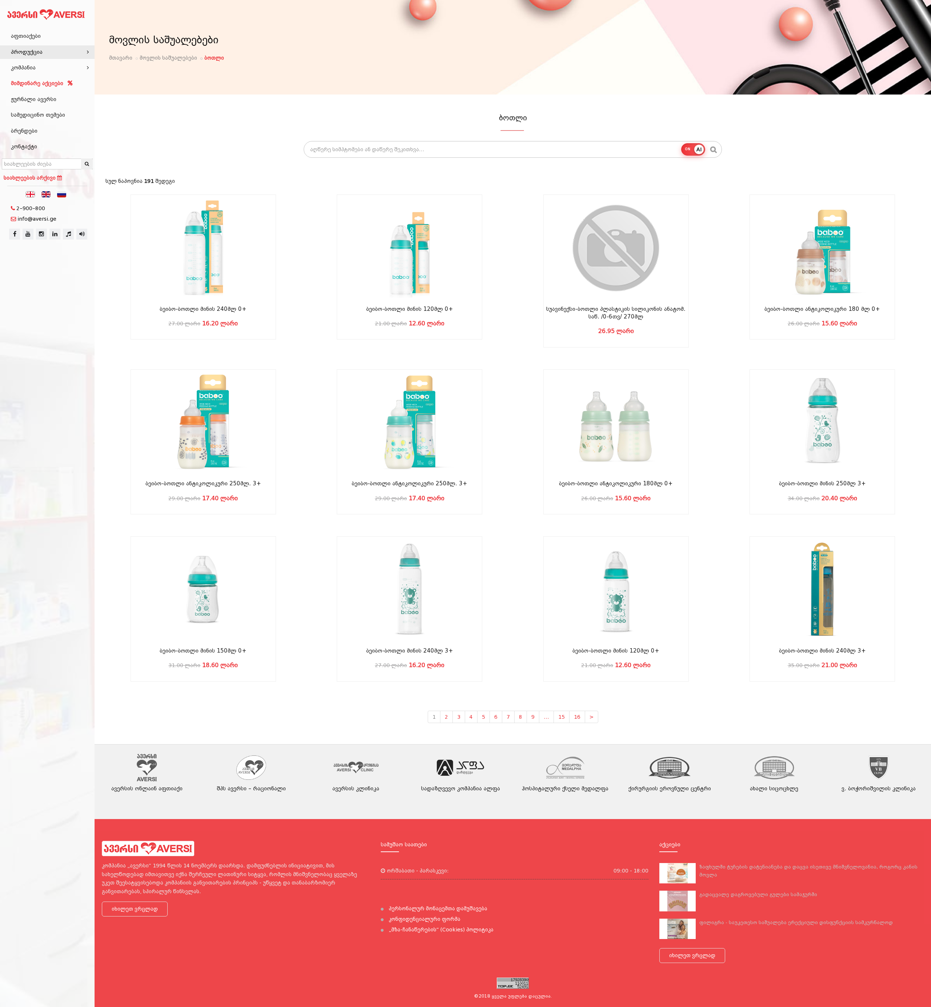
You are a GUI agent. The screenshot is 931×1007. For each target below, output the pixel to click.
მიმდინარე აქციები (38, 83)
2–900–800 (30, 208)
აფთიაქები (26, 36)
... (546, 717)
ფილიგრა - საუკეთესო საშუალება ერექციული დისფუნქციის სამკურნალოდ (796, 922)
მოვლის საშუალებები (168, 58)
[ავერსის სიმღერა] (81, 234)
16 (577, 717)
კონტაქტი (24, 146)
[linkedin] (54, 234)
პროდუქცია (27, 52)
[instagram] (41, 234)
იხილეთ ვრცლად (135, 909)
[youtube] (28, 234)
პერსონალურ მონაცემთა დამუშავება (437, 908)
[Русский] (62, 194)
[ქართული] (30, 194)
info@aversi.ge (36, 219)
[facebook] (14, 234)
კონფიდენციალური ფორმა (423, 919)
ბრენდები (24, 131)
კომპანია (23, 67)
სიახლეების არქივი (30, 178)
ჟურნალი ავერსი (33, 99)
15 (561, 717)
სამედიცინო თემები (38, 115)
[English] (46, 194)
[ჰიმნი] (68, 234)
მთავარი (120, 58)
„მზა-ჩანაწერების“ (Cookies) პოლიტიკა (440, 929)
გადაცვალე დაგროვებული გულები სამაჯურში (758, 894)
